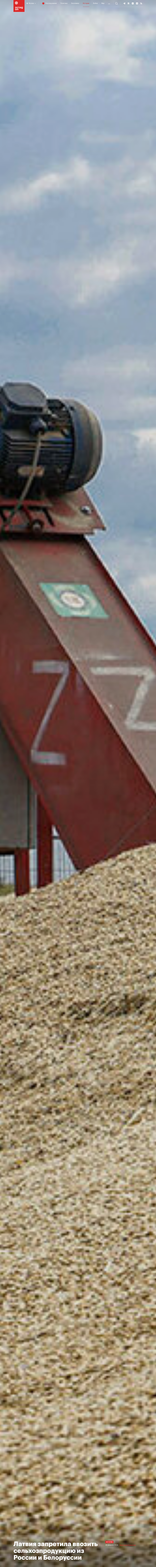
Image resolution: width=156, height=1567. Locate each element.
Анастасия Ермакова (127, 1545)
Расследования (51, 3)
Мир (102, 3)
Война (95, 3)
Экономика (75, 3)
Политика (63, 3)
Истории (86, 3)
